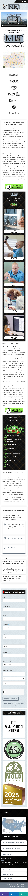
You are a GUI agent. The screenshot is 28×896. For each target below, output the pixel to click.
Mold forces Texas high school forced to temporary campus (12, 578)
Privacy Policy (13, 886)
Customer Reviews (9, 874)
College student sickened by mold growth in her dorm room (13, 563)
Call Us (5, 894)
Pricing (24, 894)
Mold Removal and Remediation (13, 842)
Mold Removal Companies (11, 848)
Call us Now (17, 186)
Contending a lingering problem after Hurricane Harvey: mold (13, 570)
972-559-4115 (12, 547)
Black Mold (7, 854)
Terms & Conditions (21, 886)
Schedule (15, 894)
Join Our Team (8, 870)
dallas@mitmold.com (15, 538)
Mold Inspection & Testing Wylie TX (13, 511)
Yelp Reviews (7, 878)
